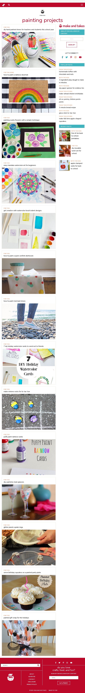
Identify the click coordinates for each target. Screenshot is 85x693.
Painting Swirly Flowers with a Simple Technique (22, 120)
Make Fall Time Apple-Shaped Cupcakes (70, 119)
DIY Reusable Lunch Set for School (76, 151)
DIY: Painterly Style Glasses (14, 482)
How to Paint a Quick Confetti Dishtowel (18, 256)
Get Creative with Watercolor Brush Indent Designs (23, 210)
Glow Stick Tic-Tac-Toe (67, 113)
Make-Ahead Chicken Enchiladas (71, 93)
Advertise (31, 676)
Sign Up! (71, 45)
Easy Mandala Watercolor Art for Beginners (20, 165)
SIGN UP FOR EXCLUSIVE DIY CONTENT (63, 673)
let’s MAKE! (63, 683)
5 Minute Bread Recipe (67, 107)
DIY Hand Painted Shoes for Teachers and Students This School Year (29, 29)
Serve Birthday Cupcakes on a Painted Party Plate (22, 572)
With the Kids (64, 77)
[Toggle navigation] (82, 4)
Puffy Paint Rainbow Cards (13, 437)
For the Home (9, 72)
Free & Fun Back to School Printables (77, 136)
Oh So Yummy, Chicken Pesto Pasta (69, 100)
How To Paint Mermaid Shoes (14, 301)
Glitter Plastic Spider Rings (13, 527)
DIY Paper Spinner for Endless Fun (71, 88)
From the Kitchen (65, 69)
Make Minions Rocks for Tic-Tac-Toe (17, 391)
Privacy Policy (32, 684)
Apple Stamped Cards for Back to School (76, 166)
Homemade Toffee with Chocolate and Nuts (68, 72)
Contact (32, 679)
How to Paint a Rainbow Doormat (16, 75)
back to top (53, 690)
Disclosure (32, 681)
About (32, 674)
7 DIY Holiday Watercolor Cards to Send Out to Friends (24, 346)
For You (7, 27)
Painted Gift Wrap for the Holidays (16, 618)
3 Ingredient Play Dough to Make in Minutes (71, 81)
